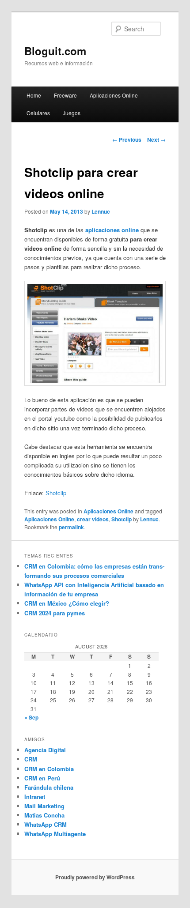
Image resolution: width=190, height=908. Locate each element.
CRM (30, 759)
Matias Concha (44, 815)
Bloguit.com (55, 50)
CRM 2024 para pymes (54, 613)
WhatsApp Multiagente (55, 833)
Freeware (65, 95)
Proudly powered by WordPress (95, 877)
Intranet (34, 796)
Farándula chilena (48, 787)
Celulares (38, 113)
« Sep (31, 717)
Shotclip (56, 493)
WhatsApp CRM (45, 824)
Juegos (71, 113)
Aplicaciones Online (114, 95)
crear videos (93, 519)
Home (34, 95)
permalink (71, 527)
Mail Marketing (44, 806)
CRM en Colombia (49, 769)
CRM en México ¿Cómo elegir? (66, 603)
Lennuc (100, 211)
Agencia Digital (45, 750)
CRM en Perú (42, 778)
